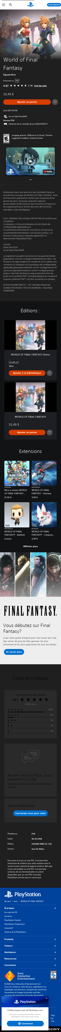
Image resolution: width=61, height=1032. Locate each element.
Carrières (8, 916)
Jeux (16, 901)
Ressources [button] (10, 958)
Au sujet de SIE (10, 912)
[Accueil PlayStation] (30, 4)
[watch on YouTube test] (48, 171)
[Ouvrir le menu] (3, 4)
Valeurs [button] (8, 945)
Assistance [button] (10, 952)
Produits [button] (8, 939)
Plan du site (53, 1018)
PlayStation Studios (12, 920)
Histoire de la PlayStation (15, 932)
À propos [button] (9, 908)
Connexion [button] (10, 965)
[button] (30, 161)
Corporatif (8, 928)
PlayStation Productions (14, 924)
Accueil (7, 901)
